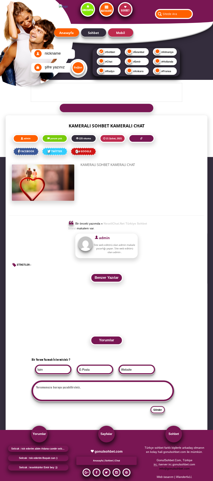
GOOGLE (85, 151)
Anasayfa (66, 33)
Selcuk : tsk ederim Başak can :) (38, 458)
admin (27, 138)
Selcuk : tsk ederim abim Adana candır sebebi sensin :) (39, 448)
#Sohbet (110, 52)
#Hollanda (167, 61)
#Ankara (138, 71)
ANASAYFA (87, 10)
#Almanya (167, 52)
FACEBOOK (27, 151)
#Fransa (166, 71)
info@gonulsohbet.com (174, 468)
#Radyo (109, 71)
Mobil (120, 33)
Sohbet (93, 33)
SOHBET (125, 10)
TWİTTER (56, 151)
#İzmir (137, 61)
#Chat (108, 61)
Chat (117, 460)
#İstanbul (138, 52)
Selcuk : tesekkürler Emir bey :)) (38, 467)
